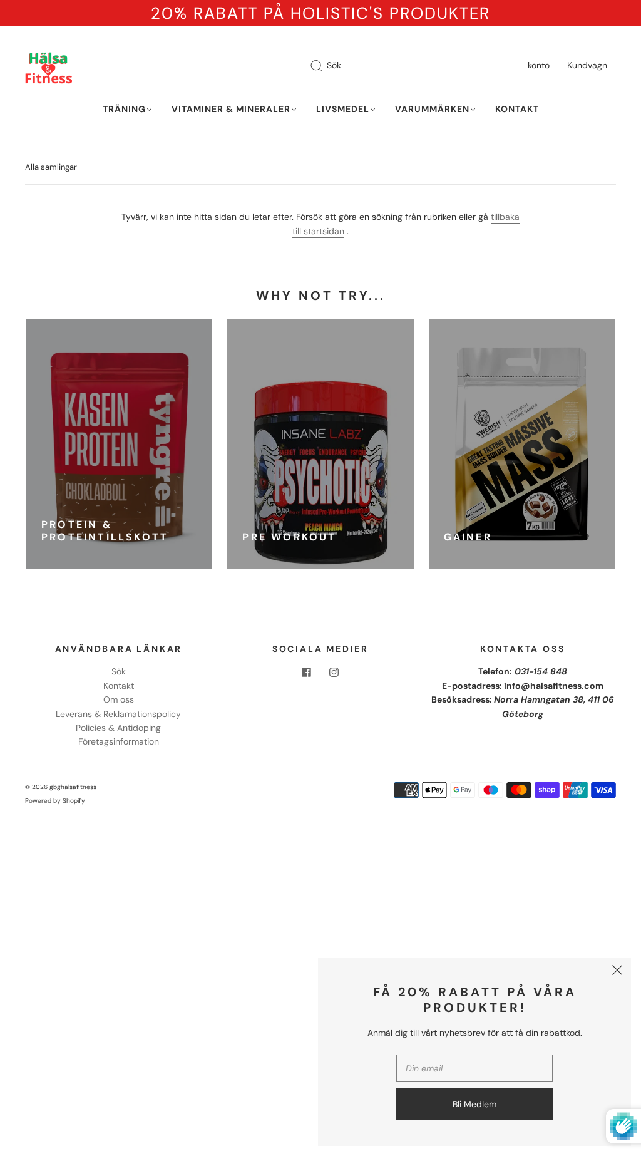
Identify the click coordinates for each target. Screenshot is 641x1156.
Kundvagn (587, 65)
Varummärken (432, 109)
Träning (124, 109)
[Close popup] (617, 972)
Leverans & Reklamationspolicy (118, 714)
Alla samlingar (51, 167)
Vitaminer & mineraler (231, 109)
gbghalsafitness (72, 787)
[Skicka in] (324, 66)
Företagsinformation (118, 741)
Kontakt (517, 109)
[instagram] (334, 672)
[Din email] (474, 1068)
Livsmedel (342, 109)
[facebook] (306, 672)
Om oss (118, 699)
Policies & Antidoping (118, 727)
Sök (334, 65)
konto (539, 65)
